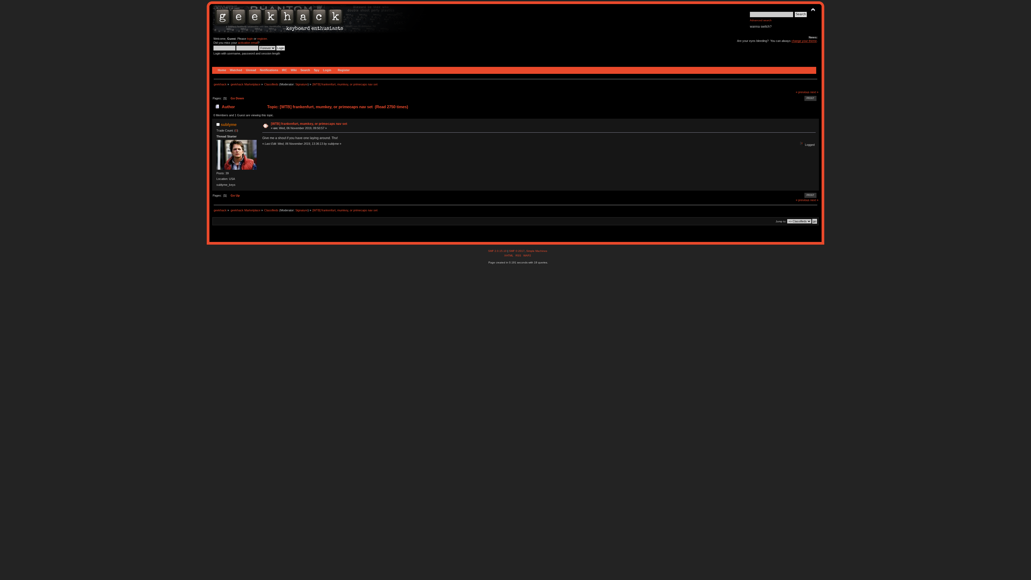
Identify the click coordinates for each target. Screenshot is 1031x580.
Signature (301, 84)
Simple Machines (536, 250)
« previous (802, 92)
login (250, 38)
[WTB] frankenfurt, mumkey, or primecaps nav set (309, 124)
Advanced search (761, 20)
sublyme (229, 124)
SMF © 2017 (517, 250)
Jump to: (781, 221)
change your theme (804, 40)
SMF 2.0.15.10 (497, 250)
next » (814, 92)
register (262, 38)
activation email (248, 42)
